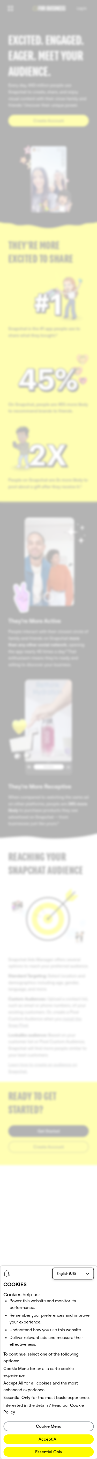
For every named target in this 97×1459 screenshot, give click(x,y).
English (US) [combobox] (66, 1273)
